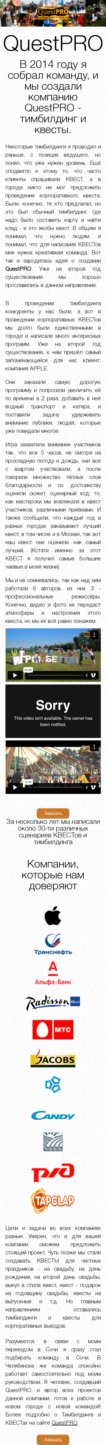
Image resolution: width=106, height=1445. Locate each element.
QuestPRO (64, 1423)
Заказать (53, 813)
